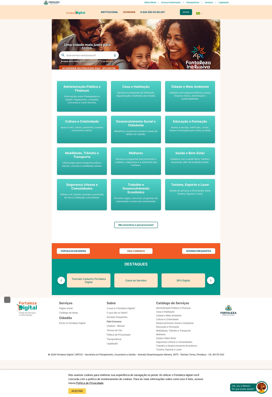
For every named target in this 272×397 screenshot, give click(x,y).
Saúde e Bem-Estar (166, 338)
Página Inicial (66, 308)
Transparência (192, 2)
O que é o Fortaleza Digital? (121, 308)
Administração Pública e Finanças (173, 308)
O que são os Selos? (117, 312)
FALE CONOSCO (136, 251)
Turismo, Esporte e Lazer (169, 349)
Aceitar (77, 391)
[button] (82, 96)
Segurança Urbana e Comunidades (174, 342)
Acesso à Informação (170, 2)
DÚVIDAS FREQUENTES (198, 251)
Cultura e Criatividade (167, 319)
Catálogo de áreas (68, 312)
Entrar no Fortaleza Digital (72, 323)
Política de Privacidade (89, 383)
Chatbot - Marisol (116, 325)
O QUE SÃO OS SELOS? (152, 12)
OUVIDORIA (129, 12)
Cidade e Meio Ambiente (168, 315)
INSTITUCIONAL (109, 12)
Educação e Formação (167, 326)
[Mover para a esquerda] (61, 280)
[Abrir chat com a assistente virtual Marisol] (261, 387)
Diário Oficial (150, 2)
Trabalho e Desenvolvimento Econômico (176, 345)
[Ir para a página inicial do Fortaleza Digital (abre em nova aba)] (27, 309)
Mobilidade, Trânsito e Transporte (173, 330)
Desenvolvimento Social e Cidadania (174, 323)
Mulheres (160, 334)
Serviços (209, 2)
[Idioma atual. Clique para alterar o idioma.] (199, 13)
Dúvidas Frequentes (117, 317)
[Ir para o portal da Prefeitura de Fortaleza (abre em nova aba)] (228, 311)
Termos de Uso (114, 330)
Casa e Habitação (165, 311)
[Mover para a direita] (211, 280)
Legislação (224, 2)
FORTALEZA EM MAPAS (73, 251)
